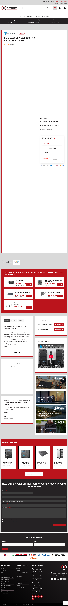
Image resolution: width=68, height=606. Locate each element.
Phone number (4, 494)
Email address (6, 503)
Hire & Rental (40, 13)
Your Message (6, 507)
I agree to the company (10, 521)
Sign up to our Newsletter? (10, 520)
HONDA (61, 13)
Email (36, 541)
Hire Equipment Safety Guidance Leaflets (5, 592)
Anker (29, 16)
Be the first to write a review (16, 366)
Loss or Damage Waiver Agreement (5, 588)
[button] (9, 44)
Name (4, 541)
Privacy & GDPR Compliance (7, 577)
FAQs (2, 572)
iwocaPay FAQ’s (19, 585)
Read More (17, 352)
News (2, 575)
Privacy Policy (15, 521)
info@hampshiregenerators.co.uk (61, 3)
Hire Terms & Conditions (6, 585)
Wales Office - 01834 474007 (48, 1)
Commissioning (19, 578)
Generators (7, 13)
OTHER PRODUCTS (19, 13)
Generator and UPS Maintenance (20, 575)
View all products (34, 474)
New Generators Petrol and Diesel (12, 27)
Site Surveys (18, 570)
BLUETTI (22, 16)
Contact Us (3, 570)
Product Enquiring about (8, 499)
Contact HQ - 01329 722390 (61, 1)
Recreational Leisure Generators (25, 27)
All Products (3, 27)
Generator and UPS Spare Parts (22, 581)
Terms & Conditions (5, 579)
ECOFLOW (45, 16)
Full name (5, 490)
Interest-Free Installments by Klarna (21, 588)
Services (30, 13)
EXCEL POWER (52, 13)
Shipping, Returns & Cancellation (5, 582)
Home (2, 568)
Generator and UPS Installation (22, 572)
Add (28, 284)
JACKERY (36, 16)
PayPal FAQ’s (19, 583)
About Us (18, 568)
